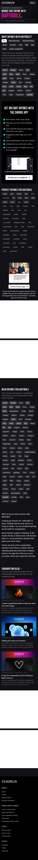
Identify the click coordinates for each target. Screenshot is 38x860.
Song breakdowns (8, 812)
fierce (29, 432)
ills (14, 198)
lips (25, 86)
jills (12, 210)
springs (6, 464)
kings (32, 423)
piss (27, 448)
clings (32, 473)
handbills (6, 239)
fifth (11, 481)
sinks (18, 485)
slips (13, 460)
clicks (21, 489)
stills (5, 206)
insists (5, 501)
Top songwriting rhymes (10, 815)
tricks (5, 456)
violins (12, 448)
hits (4, 95)
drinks (20, 91)
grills (26, 202)
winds (21, 440)
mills (25, 239)
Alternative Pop (14, 41)
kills (19, 198)
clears (22, 415)
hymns (30, 464)
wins (22, 432)
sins (20, 82)
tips (27, 497)
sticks (19, 452)
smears (30, 436)
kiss (4, 86)
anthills (6, 218)
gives (19, 78)
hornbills (15, 218)
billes (5, 231)
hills (26, 198)
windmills (13, 251)
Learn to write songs (8, 809)
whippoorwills (19, 222)
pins (15, 444)
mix (11, 452)
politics (21, 460)
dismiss (27, 485)
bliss (20, 448)
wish (13, 82)
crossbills (6, 222)
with (4, 74)
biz (34, 477)
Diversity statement (8, 800)
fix (31, 86)
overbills (6, 243)
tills (33, 206)
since (19, 86)
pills (12, 194)
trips (26, 456)
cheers (5, 415)
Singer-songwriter (16, 49)
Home (3, 792)
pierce (14, 415)
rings (12, 78)
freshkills (23, 235)
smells (14, 497)
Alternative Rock (28, 41)
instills (25, 206)
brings (27, 78)
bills (33, 198)
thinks (28, 91)
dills (18, 206)
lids (12, 468)
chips (20, 477)
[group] (12, 568)
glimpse (16, 473)
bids (14, 464)
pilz (14, 243)
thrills (19, 194)
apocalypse (15, 493)
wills (4, 251)
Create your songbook (17, 177)
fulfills (24, 214)
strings (28, 82)
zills (23, 218)
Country (13, 45)
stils (22, 247)
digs (4, 477)
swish (13, 456)
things (13, 70)
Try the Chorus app (17, 287)
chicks (5, 489)
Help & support (7, 797)
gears (13, 436)
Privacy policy (6, 830)
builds (21, 464)
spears (21, 436)
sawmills (6, 247)
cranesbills (7, 227)
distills (5, 210)
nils (25, 210)
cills (29, 222)
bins (4, 448)
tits (28, 489)
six (4, 91)
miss (11, 86)
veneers (12, 440)
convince (6, 473)
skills (12, 202)
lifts (11, 485)
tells (25, 493)
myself (29, 95)
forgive (11, 91)
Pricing (4, 794)
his (27, 70)
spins (19, 468)
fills (26, 194)
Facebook (5, 851)
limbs (29, 460)
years (5, 70)
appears (6, 432)
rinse (13, 489)
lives (24, 74)
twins (23, 444)
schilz (15, 247)
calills (25, 231)
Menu (32, 3)
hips (11, 95)
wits (27, 477)
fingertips (20, 95)
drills (15, 235)
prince (5, 468)
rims (24, 473)
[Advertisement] (19, 29)
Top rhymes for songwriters (12, 8)
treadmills (7, 214)
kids (17, 74)
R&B (26, 45)
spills (5, 202)
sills (11, 206)
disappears (14, 411)
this (11, 74)
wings (32, 74)
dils (16, 227)
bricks (5, 460)
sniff (4, 481)
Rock (4, 49)
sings (15, 432)
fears (21, 70)
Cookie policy (6, 836)
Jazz (20, 45)
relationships (30, 452)
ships (19, 481)
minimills (31, 227)
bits (21, 497)
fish (29, 444)
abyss (14, 501)
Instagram (5, 845)
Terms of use (6, 833)
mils (19, 210)
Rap (32, 45)
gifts (4, 485)
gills (19, 202)
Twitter (4, 848)
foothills (6, 198)
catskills (6, 235)
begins (5, 82)
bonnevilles (14, 231)
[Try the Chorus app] (19, 273)
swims (12, 477)
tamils (30, 247)
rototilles (22, 243)
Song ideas (5, 818)
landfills (16, 239)
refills (16, 214)
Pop (4, 41)
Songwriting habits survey (10, 821)
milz (22, 227)
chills (5, 194)
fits (20, 456)
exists (26, 481)
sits (26, 468)
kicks (5, 452)
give (4, 78)
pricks (5, 493)
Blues (5, 45)
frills (32, 194)
